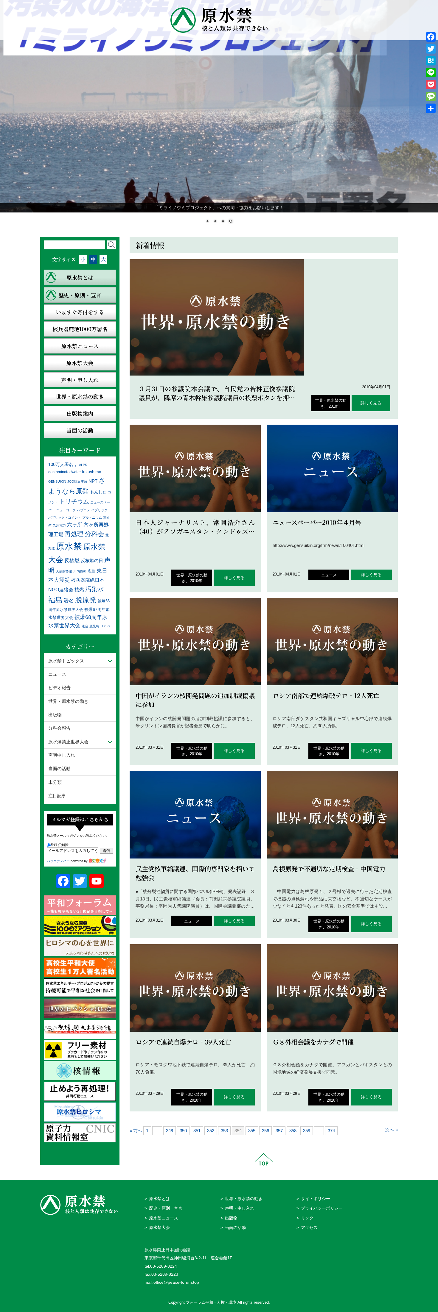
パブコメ (83, 510)
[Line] (431, 73)
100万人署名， (63, 464)
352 (210, 1130)
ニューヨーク (66, 510)
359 (306, 1130)
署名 (69, 600)
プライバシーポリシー (322, 1208)
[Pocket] (431, 84)
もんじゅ (98, 492)
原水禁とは (159, 1199)
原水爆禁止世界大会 (68, 741)
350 (183, 1130)
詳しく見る (371, 403)
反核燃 (72, 560)
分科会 (94, 534)
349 (169, 1130)
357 (279, 1130)
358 (292, 1130)
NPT (92, 481)
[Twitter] (431, 49)
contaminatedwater (64, 472)
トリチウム (74, 501)
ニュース (329, 575)
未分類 (55, 782)
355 (251, 1130)
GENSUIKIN (57, 481)
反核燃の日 (92, 560)
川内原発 (79, 571)
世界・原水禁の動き (68, 701)
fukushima (91, 471)
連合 (85, 626)
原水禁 (69, 546)
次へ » (391, 1129)
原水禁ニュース (163, 1218)
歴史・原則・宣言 (165, 1208)
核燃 (79, 589)
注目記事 (57, 795)
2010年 (335, 406)
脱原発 (86, 600)
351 (197, 1130)
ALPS (83, 465)
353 (224, 1130)
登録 (54, 845)
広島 (91, 571)
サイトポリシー (315, 1199)
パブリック (99, 510)
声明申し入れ (61, 755)
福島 (55, 600)
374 (331, 1130)
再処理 (74, 534)
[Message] (431, 96)
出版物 (55, 714)
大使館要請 (64, 571)
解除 (65, 845)
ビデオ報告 (59, 687)
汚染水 (94, 589)
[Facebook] (431, 37)
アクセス (309, 1227)
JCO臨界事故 (77, 481)
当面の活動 (59, 768)
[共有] (431, 108)
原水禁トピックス (66, 660)
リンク (307, 1218)
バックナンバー (58, 861)
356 (265, 1130)
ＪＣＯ (105, 626)
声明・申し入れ (239, 1208)
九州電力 (59, 525)
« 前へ (136, 1130)
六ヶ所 (74, 525)
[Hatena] (431, 61)
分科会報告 (59, 728)
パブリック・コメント (64, 517)
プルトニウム (92, 517)
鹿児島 (94, 626)
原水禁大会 (159, 1227)
